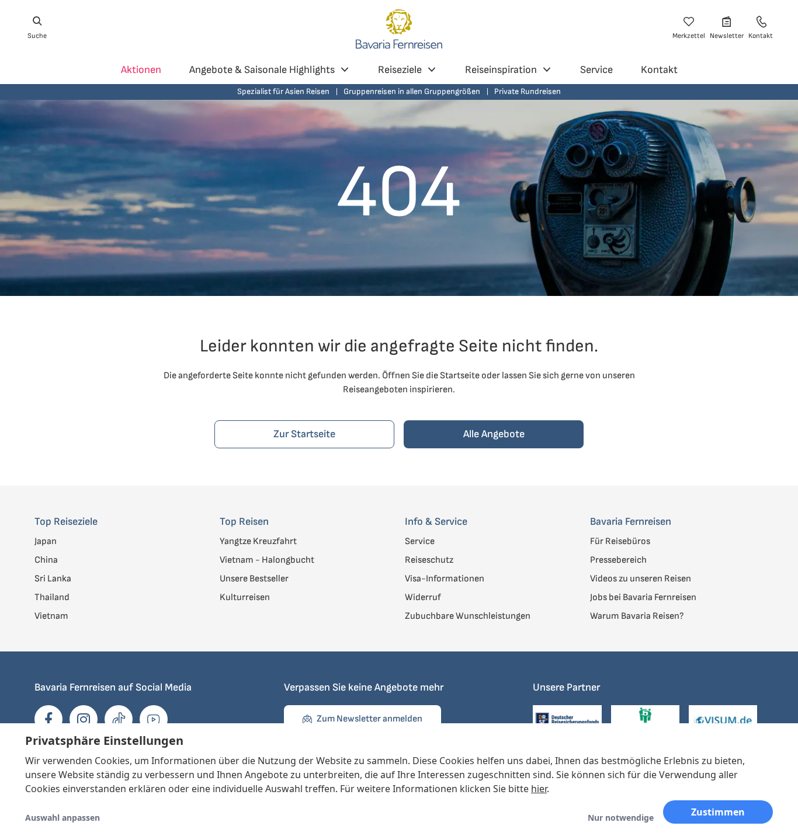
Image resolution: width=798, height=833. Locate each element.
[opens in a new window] (48, 719)
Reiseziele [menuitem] (400, 70)
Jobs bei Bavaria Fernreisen (643, 597)
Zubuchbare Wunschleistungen (467, 616)
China (46, 560)
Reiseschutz (429, 560)
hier (539, 788)
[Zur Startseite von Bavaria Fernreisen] (399, 28)
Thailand (52, 597)
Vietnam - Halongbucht (267, 560)
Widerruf (423, 597)
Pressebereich (618, 560)
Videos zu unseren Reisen (640, 578)
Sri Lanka (52, 578)
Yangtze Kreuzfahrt (258, 541)
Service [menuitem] (596, 70)
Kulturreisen (245, 597)
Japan (45, 541)
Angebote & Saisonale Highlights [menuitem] (262, 70)
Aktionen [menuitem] (141, 70)
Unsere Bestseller (254, 578)
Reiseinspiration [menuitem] (501, 70)
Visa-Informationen (444, 578)
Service (420, 541)
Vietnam (51, 616)
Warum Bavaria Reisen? (637, 616)
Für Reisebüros (620, 541)
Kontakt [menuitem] (659, 70)
